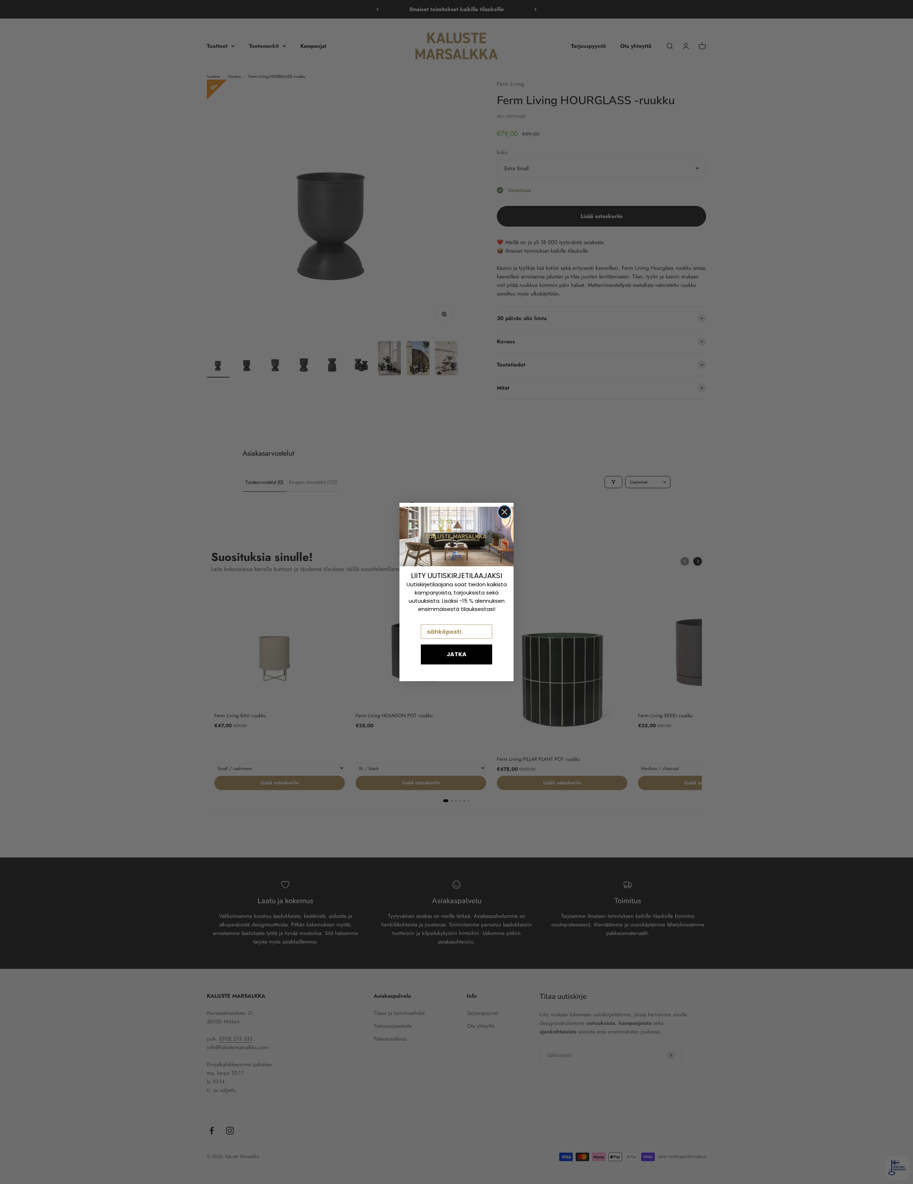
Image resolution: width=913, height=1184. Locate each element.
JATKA (456, 654)
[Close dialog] (504, 512)
